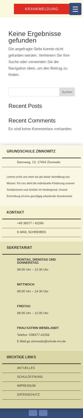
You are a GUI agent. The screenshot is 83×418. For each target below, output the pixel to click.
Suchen (67, 92)
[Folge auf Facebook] (33, 413)
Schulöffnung (30, 376)
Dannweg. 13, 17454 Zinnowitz (38, 162)
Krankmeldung (41, 9)
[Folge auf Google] (43, 413)
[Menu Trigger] (75, 9)
